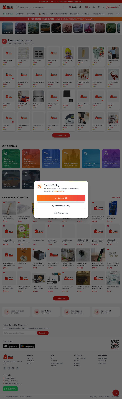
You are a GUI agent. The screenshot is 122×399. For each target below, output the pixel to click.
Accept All (62, 198)
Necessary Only (62, 205)
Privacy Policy (59, 191)
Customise (63, 213)
